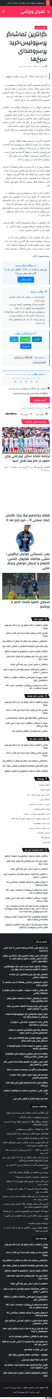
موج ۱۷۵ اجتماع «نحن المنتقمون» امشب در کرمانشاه (25, 1211)
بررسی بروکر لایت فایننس (39, 804)
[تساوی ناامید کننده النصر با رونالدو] (26, 586)
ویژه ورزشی (13, 388)
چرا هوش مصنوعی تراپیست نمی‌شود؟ (32, 1177)
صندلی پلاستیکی (43, 832)
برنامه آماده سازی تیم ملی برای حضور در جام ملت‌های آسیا (27, 458)
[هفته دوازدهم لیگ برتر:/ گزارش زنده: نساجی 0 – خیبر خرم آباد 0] (26, 489)
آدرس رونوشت (40, 400)
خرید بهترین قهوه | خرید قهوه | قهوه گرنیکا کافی (30, 818)
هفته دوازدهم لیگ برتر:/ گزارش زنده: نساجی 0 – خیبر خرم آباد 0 (27, 517)
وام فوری (46, 842)
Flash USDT (44, 785)
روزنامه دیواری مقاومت (38, 1223)
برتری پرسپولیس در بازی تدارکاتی (33, 1117)
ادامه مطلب (25, 279)
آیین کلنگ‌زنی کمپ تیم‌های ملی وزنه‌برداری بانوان (27, 1112)
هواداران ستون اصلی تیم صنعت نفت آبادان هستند (27, 1133)
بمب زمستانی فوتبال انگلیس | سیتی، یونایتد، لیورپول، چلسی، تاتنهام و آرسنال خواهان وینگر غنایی (28, 561)
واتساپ (25, 339)
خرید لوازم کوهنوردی (41, 823)
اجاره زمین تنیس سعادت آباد (38, 794)
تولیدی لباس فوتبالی (42, 809)
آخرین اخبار (40, 27)
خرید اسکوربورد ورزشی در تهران (36, 813)
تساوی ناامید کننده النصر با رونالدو (30, 604)
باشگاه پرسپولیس (28, 388)
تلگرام (37, 339)
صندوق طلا (45, 837)
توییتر (14, 339)
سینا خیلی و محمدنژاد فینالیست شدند (32, 1138)
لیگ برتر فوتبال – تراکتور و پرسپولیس (32, 1129)
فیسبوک (25, 346)
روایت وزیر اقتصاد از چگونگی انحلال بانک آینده (28, 1172)
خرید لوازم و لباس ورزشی (39, 828)
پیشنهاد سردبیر (39, 1106)
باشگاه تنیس (45, 799)
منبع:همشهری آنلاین (41, 256)
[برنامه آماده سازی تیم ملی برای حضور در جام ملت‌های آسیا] (26, 440)
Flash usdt (45, 790)
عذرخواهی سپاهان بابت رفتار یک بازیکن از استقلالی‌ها (23, 3)
